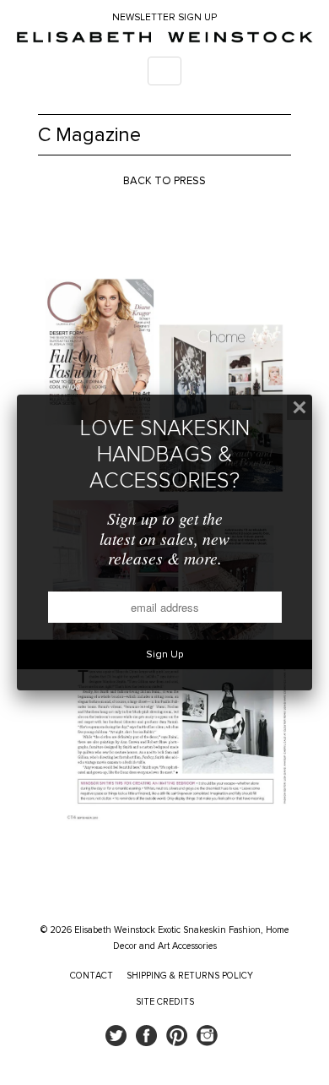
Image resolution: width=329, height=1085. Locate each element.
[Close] (299, 407)
